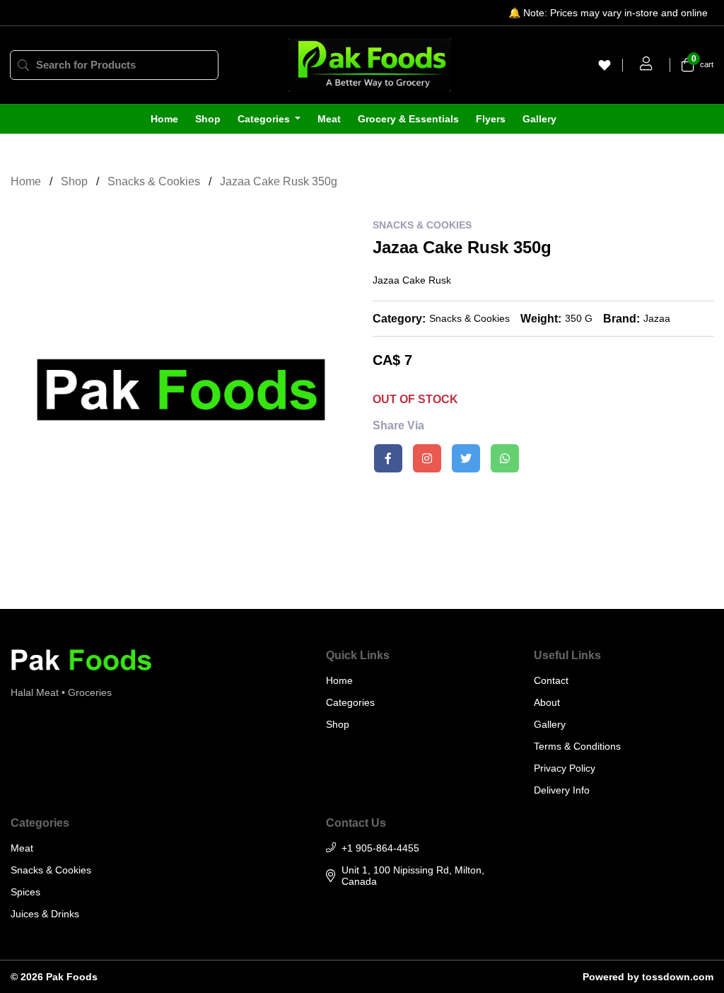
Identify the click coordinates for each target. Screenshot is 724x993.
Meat (329, 118)
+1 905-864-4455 (380, 848)
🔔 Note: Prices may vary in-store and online (608, 12)
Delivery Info (562, 790)
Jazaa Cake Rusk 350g (278, 181)
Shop (208, 118)
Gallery (539, 118)
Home (164, 118)
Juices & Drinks (45, 913)
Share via (398, 425)
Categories (265, 118)
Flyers (491, 118)
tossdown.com (677, 976)
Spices (25, 892)
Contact (551, 680)
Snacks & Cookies (153, 181)
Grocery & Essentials (408, 118)
